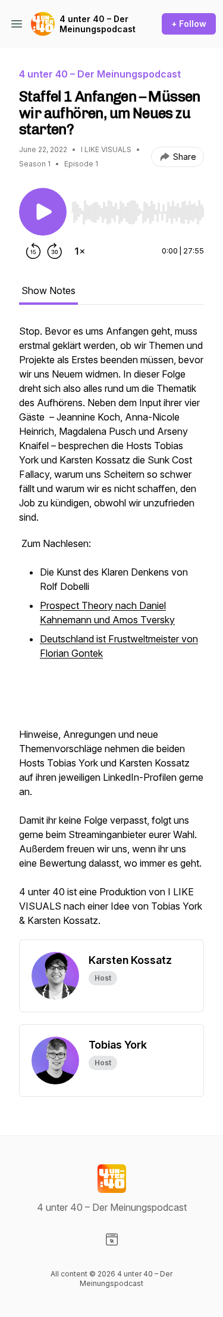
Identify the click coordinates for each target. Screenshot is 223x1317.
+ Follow (188, 23)
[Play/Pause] (43, 212)
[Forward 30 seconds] (54, 251)
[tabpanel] (111, 631)
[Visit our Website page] (112, 1239)
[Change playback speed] (80, 251)
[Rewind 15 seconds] (33, 251)
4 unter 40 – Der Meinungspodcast (97, 24)
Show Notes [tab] (48, 290)
